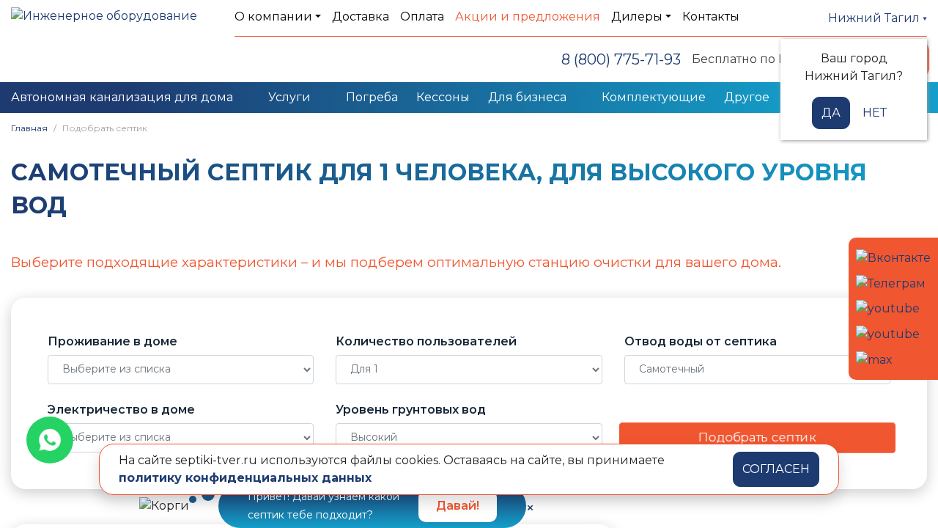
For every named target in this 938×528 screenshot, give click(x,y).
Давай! (457, 506)
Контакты (710, 16)
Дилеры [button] (636, 16)
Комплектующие (654, 97)
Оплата (422, 16)
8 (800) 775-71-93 (621, 59)
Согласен (776, 469)
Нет (875, 113)
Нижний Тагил (875, 18)
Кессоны (443, 97)
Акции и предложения (527, 16)
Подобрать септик (757, 437)
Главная (29, 127)
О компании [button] (273, 16)
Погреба (372, 97)
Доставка (360, 16)
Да (831, 113)
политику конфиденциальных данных (245, 478)
